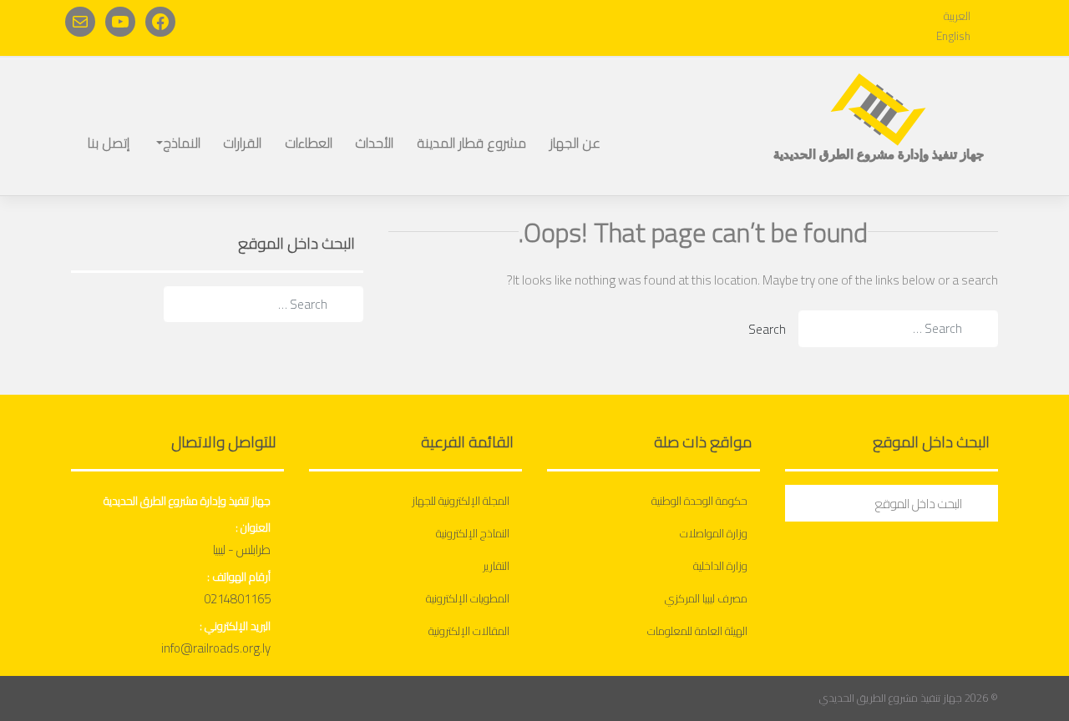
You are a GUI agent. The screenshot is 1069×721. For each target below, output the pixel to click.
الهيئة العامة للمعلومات (697, 631)
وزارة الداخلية (720, 566)
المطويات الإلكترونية (467, 598)
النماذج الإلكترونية (472, 533)
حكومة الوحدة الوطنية (699, 501)
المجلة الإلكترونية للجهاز (460, 501)
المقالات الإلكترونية (468, 631)
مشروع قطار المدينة (471, 142)
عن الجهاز (575, 142)
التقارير (496, 566)
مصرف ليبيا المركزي (706, 598)
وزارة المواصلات (713, 533)
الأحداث (374, 142)
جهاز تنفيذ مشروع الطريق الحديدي (890, 698)
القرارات (242, 142)
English (953, 36)
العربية (957, 16)
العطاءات (308, 142)
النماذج (181, 142)
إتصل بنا (108, 142)
